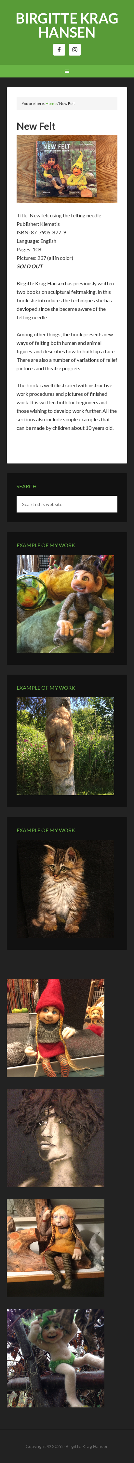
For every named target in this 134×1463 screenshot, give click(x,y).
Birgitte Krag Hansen (67, 25)
